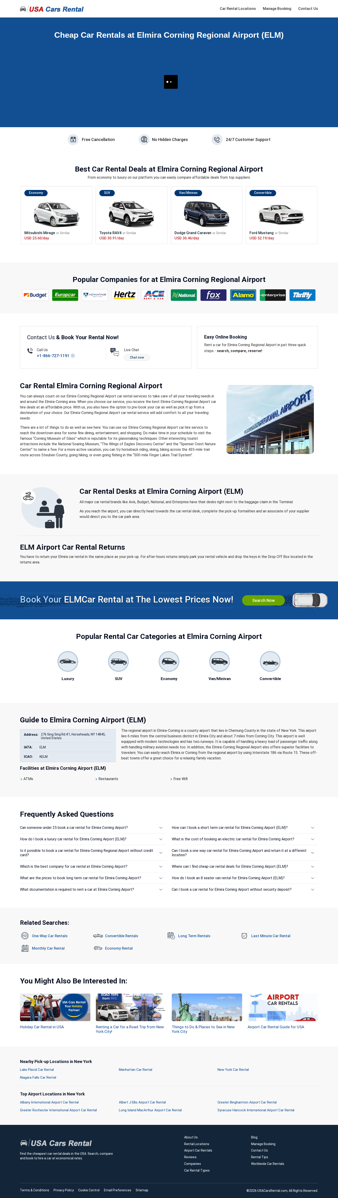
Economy (36, 193)
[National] (184, 295)
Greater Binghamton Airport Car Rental (247, 1102)
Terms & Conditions (34, 1190)
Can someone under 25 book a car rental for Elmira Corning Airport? (74, 827)
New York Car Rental (233, 1070)
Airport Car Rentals (198, 1150)
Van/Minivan (188, 193)
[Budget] (36, 295)
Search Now (263, 600)
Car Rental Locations (238, 8)
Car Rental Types (197, 1170)
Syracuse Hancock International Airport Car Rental (256, 1110)
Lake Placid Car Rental (37, 1070)
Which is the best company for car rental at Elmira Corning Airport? (73, 866)
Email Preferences (117, 1190)
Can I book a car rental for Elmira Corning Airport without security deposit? (232, 889)
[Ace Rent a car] (154, 295)
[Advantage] (95, 295)
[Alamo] (243, 295)
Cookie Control (89, 1190)
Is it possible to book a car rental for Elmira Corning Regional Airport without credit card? (86, 852)
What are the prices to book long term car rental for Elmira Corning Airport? (80, 878)
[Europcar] (65, 295)
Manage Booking (277, 8)
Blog (254, 1137)
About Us (191, 1137)
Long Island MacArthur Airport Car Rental (150, 1110)
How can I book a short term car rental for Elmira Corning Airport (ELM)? (230, 827)
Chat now (137, 357)
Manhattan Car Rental (135, 1070)
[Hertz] (125, 295)
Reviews (190, 1157)
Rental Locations (196, 1144)
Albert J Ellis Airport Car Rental (142, 1102)
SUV (107, 193)
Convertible (263, 193)
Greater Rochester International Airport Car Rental (58, 1110)
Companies (192, 1164)
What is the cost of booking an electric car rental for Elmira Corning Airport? (233, 839)
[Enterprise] (273, 295)
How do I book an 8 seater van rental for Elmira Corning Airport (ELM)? (228, 878)
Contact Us (308, 8)
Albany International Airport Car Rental (49, 1102)
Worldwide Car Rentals (267, 1164)
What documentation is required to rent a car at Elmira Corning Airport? (77, 889)
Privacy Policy (64, 1190)
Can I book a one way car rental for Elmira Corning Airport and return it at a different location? (239, 852)
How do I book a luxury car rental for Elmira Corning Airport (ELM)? (73, 839)
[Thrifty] (302, 295)
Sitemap (142, 1190)
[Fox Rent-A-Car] (214, 295)
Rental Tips (259, 1157)
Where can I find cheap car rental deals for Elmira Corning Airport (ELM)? (230, 866)
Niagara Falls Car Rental (38, 1077)
